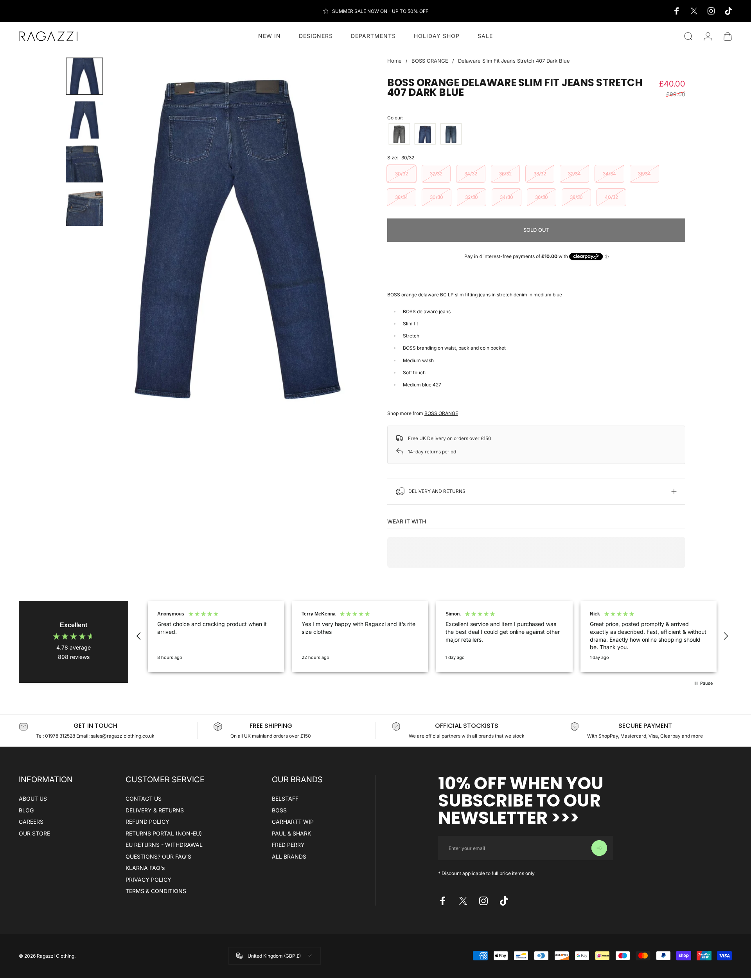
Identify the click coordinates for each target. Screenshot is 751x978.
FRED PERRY (288, 844)
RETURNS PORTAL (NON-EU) (164, 833)
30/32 (401, 174)
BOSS (279, 810)
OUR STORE (34, 833)
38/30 (576, 197)
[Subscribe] (599, 848)
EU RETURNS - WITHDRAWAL (164, 844)
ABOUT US (33, 798)
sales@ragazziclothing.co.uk (123, 736)
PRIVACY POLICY (148, 879)
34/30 (506, 197)
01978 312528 (60, 736)
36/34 (644, 174)
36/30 (541, 197)
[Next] (343, 238)
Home (394, 61)
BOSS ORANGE (429, 61)
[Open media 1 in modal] (237, 238)
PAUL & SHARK (291, 833)
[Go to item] (84, 76)
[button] (138, 636)
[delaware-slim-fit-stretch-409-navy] (451, 134)
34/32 (470, 174)
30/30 (436, 197)
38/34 (401, 197)
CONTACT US (144, 798)
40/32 (611, 197)
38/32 (540, 174)
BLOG (26, 810)
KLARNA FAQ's (145, 867)
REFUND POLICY (147, 821)
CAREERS (31, 821)
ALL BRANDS (289, 856)
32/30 (471, 197)
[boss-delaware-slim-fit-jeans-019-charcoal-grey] (399, 134)
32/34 (574, 174)
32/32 (436, 174)
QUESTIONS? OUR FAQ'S (158, 856)
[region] (432, 636)
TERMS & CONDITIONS (156, 891)
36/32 (505, 174)
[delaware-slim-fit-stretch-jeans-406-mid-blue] (425, 134)
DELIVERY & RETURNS (155, 810)
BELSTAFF (285, 798)
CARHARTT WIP (293, 821)
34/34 (609, 174)
